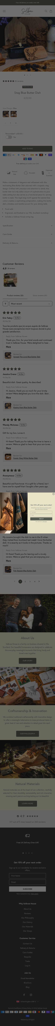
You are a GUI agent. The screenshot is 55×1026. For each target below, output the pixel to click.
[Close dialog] (53, 494)
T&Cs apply (45, 521)
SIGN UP (41, 519)
